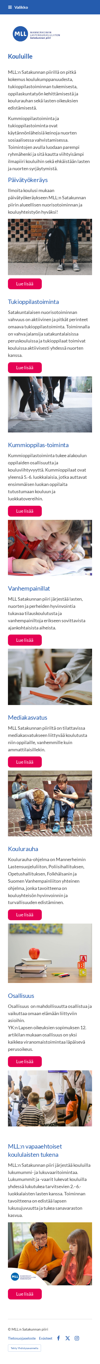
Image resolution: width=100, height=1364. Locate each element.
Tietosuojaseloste (22, 1338)
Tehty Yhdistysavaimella (24, 1348)
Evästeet (45, 1338)
